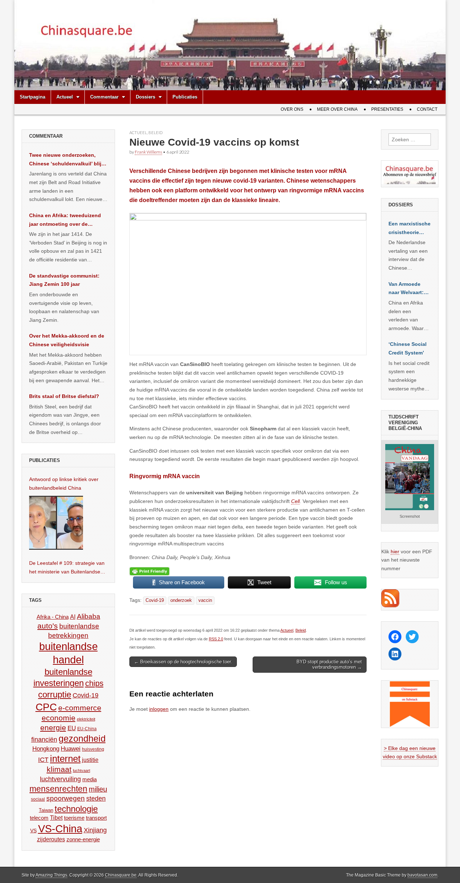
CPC (46, 707)
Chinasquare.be (121, 875)
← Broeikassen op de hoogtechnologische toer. (183, 661)
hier (395, 551)
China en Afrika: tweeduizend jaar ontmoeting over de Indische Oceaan (65, 220)
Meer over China (337, 109)
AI (72, 616)
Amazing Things (51, 875)
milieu (98, 789)
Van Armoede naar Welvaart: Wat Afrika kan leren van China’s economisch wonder (406, 289)
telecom (39, 818)
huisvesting (93, 749)
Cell (295, 501)
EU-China (87, 728)
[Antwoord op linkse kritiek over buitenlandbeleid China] (56, 523)
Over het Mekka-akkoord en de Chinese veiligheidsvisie (66, 340)
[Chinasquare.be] (230, 45)
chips (94, 683)
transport (96, 818)
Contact (427, 109)
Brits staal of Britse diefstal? (64, 396)
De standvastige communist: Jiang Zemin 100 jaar (64, 280)
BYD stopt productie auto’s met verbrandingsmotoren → (329, 664)
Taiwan (46, 810)
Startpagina (32, 97)
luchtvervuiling (60, 779)
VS (33, 830)
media (89, 779)
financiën (44, 739)
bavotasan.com (422, 875)
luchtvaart (81, 770)
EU (72, 728)
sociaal (38, 799)
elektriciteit (86, 719)
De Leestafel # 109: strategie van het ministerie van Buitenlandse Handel (67, 568)
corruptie (54, 694)
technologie (76, 809)
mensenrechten (58, 788)
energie (53, 727)
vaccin (205, 600)
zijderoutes (51, 839)
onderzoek (181, 600)
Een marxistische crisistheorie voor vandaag (409, 229)
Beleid (155, 132)
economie (58, 718)
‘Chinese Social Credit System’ (407, 348)
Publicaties (184, 97)
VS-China (60, 828)
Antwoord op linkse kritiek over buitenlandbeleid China (63, 483)
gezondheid (82, 738)
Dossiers (145, 97)
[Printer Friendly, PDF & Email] (149, 571)
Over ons (292, 109)
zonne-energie (83, 839)
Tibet (56, 818)
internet (65, 758)
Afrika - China (53, 617)
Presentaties (387, 109)
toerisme (74, 818)
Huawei (70, 748)
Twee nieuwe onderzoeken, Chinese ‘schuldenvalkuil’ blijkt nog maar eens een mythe (67, 160)
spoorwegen (65, 798)
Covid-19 (155, 600)
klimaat (59, 769)
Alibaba (88, 616)
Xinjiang (95, 830)
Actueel (64, 97)
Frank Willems (148, 152)
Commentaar (104, 97)
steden (96, 798)
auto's (47, 626)
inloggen (159, 709)
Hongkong (45, 748)
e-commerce (79, 708)
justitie (90, 760)
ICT (43, 759)
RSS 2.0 (216, 639)
